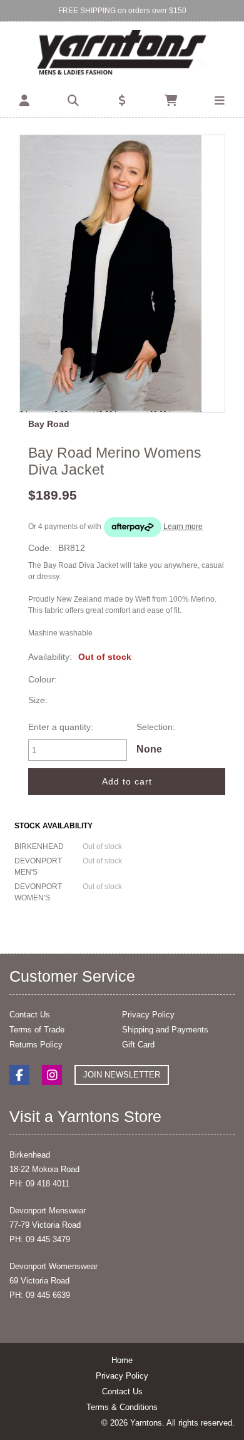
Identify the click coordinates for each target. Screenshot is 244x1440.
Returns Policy (36, 1044)
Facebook (19, 1075)
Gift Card (138, 1044)
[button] (24, 101)
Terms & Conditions (122, 1407)
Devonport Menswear (47, 1210)
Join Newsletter (121, 1074)
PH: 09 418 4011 (39, 1183)
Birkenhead (29, 1155)
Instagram (52, 1075)
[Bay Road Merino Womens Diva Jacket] (122, 274)
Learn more (183, 526)
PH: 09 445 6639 (39, 1295)
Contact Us (29, 1014)
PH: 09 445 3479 (39, 1239)
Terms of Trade (36, 1029)
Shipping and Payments (165, 1029)
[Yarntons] (122, 53)
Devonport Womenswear (53, 1266)
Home (122, 1360)
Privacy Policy (148, 1014)
